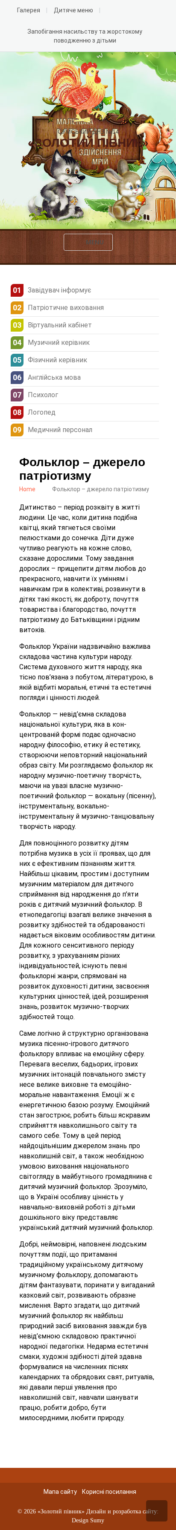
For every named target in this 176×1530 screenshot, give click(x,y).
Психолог (43, 395)
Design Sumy (88, 1520)
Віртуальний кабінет (60, 325)
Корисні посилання (109, 1492)
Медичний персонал (60, 430)
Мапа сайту (60, 1492)
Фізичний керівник (57, 360)
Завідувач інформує (59, 290)
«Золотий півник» (61, 1511)
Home (27, 489)
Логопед (42, 412)
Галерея (28, 10)
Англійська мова (54, 377)
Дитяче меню (73, 10)
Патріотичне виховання (66, 308)
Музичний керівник (59, 342)
